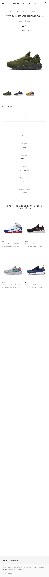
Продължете (7, 573)
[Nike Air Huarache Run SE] (18, 92)
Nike (18, 11)
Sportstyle (24, 170)
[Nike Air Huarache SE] (7, 92)
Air (24, 181)
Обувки (12, 11)
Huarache (26, 11)
